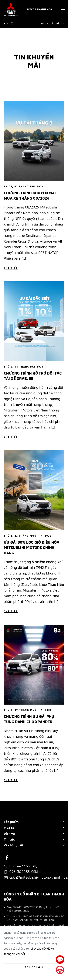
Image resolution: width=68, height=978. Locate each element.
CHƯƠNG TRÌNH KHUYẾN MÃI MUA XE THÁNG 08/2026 (30, 195)
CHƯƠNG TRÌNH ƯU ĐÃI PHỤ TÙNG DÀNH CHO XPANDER (29, 718)
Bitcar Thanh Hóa (39, 9)
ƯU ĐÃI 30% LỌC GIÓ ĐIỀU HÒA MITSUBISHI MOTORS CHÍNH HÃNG (31, 547)
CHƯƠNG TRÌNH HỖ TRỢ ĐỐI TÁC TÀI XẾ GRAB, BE (33, 375)
